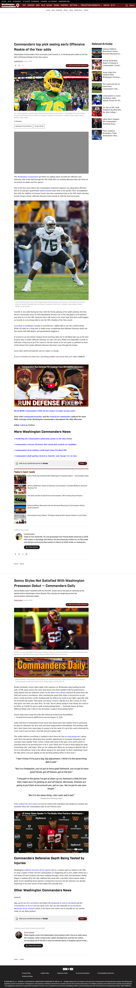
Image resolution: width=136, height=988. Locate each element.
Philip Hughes (18, 600)
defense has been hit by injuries (38, 870)
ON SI (9, 1)
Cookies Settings (27, 976)
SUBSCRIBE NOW (64, 1)
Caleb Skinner (18, 61)
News (22, 564)
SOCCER (31, 5)
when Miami (60, 693)
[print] (26, 554)
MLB (43, 5)
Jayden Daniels (45, 191)
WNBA (56, 5)
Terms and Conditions (82, 973)
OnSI (53, 10)
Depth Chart (78, 10)
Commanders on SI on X (24, 906)
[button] (74, 5)
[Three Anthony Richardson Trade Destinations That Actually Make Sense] (107, 135)
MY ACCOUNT (52, 1)
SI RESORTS (35, 1)
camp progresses (73, 736)
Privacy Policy (26, 973)
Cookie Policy (45, 973)
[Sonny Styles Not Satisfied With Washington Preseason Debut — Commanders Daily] (107, 76)
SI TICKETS (26, 1)
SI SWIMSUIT (17, 1)
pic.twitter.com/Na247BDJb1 (62, 715)
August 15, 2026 (56, 717)
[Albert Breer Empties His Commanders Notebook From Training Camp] (107, 123)
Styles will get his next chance (26, 804)
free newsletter (33, 903)
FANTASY (64, 5)
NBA (38, 5)
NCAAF (49, 5)
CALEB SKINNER (29, 534)
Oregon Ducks (39, 126)
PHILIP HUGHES (29, 932)
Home (48, 10)
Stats (71, 10)
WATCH (106, 5)
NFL (24, 5)
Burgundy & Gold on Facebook (63, 903)
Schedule (59, 10)
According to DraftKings (23, 326)
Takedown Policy (62, 973)
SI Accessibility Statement (106, 973)
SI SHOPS (44, 1)
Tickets (86, 10)
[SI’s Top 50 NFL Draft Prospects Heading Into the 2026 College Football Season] (107, 111)
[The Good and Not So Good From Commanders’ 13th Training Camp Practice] (107, 88)
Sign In (131, 5)
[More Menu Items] (118, 5)
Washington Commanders (23, 126)
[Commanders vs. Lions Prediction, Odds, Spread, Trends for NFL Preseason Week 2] (107, 100)
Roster (66, 10)
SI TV (113, 5)
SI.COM (4, 1)
